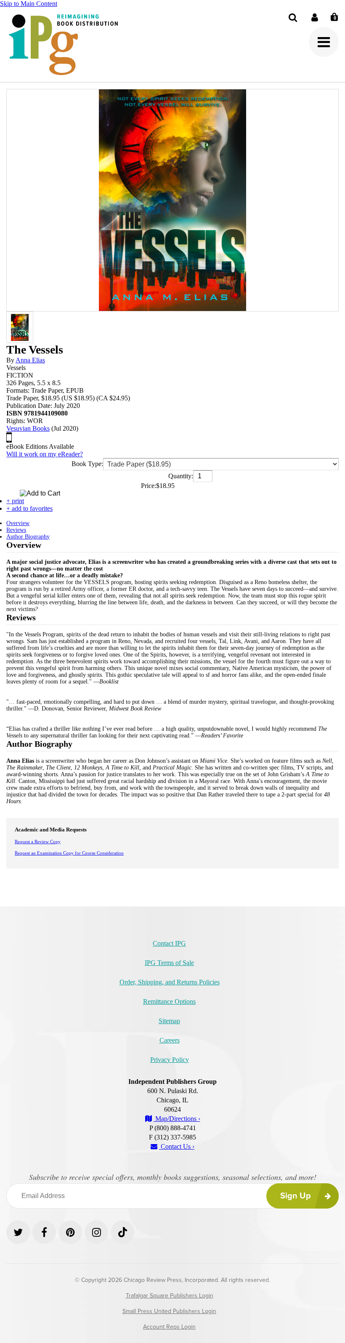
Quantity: (180, 476)
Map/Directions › (177, 1118)
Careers (169, 1040)
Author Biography (28, 536)
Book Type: (87, 463)
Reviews (16, 530)
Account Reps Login (169, 1326)
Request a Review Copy (38, 841)
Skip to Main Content (28, 3)
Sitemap (169, 1020)
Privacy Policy (169, 1059)
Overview (17, 523)
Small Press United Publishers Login (169, 1311)
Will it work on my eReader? (44, 454)
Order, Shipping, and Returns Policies (169, 982)
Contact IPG (169, 943)
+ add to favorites (29, 508)
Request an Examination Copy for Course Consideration (69, 852)
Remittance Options (169, 1001)
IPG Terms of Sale (169, 962)
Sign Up (295, 1196)
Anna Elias (30, 360)
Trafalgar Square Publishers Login (169, 1295)
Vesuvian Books (28, 428)
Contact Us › (176, 1146)
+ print (15, 500)
